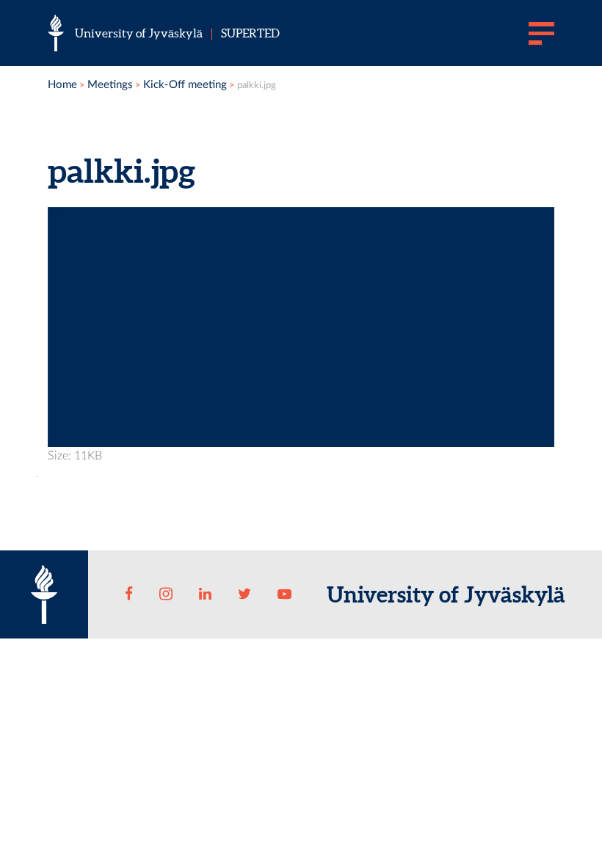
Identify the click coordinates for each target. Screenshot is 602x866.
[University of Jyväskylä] (56, 33)
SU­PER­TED (250, 33)
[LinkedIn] (205, 594)
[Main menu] (541, 33)
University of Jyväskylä (139, 33)
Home (62, 84)
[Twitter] (245, 594)
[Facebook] (129, 594)
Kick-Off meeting (185, 84)
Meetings (110, 84)
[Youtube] (284, 594)
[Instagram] (165, 594)
